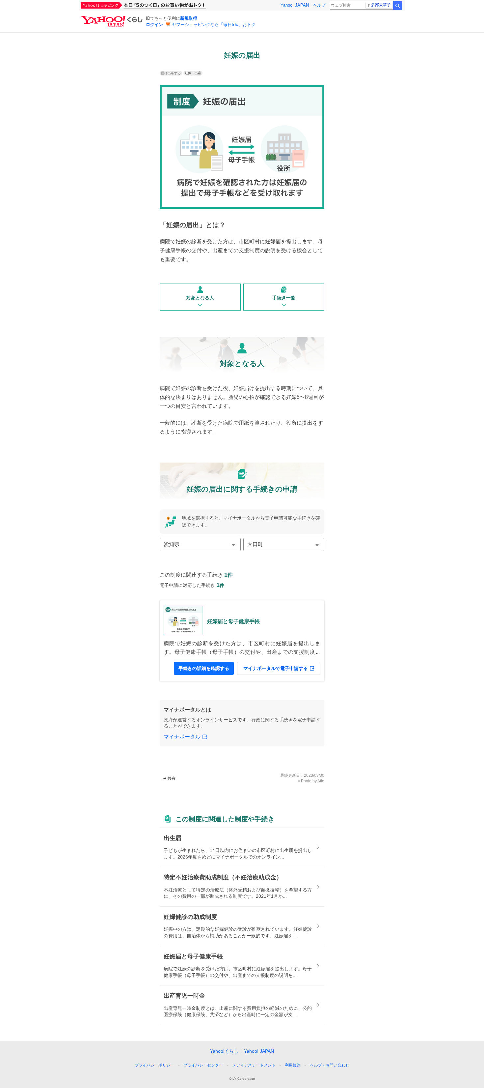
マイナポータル (182, 737)
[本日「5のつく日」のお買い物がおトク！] (158, 5)
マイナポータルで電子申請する (275, 668)
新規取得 (188, 18)
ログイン (154, 24)
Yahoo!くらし (224, 1051)
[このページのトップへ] (350, 1053)
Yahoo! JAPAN (295, 5)
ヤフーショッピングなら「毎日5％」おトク (213, 24)
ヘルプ (319, 5)
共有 (171, 778)
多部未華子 (381, 5)
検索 (397, 5)
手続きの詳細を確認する (203, 668)
